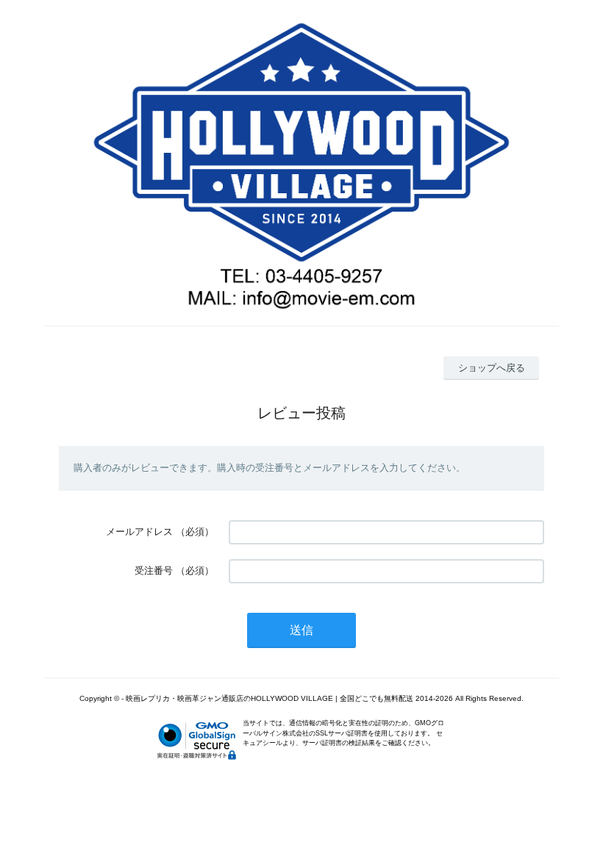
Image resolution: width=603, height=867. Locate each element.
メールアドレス (139, 531)
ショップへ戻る (491, 367)
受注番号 (154, 570)
